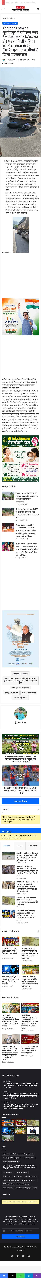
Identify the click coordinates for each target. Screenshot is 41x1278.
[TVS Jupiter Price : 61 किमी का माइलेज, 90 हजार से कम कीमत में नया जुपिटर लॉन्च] (33, 1139)
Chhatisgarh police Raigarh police (22, 1163)
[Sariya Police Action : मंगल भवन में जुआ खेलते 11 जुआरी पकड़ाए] (21, 1147)
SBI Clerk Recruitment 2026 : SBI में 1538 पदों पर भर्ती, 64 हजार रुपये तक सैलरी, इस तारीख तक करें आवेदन (26, 924)
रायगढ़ (35, 1196)
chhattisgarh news (30, 1166)
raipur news (18, 1185)
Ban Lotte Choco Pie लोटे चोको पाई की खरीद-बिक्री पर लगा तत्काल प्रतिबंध (29, 1058)
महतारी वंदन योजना (7, 1196)
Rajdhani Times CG (31, 1185)
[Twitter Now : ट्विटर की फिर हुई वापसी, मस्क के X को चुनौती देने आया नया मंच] (10, 978)
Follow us (6, 1203)
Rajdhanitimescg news (29, 1189)
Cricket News (7, 1181)
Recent (19, 855)
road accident (29, 701)
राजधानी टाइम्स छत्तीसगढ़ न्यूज (23, 1196)
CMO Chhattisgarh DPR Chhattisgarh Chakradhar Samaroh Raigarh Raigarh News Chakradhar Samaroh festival (20, 1175)
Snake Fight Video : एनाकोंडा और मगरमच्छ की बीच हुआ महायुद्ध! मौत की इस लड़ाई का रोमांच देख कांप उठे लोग (27, 880)
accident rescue (21, 682)
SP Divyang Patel (8, 1193)
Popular (6, 855)
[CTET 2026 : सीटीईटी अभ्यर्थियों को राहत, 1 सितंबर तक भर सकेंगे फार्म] (10, 950)
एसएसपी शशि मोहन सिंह (23, 1193)
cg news (5, 1163)
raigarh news (12, 701)
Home (6, 18)
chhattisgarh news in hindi (11, 1170)
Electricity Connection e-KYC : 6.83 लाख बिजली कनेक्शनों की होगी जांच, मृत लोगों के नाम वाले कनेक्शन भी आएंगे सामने (30, 1030)
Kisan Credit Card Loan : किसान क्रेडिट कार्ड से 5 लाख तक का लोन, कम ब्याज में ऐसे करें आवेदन (30, 990)
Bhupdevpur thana (21, 696)
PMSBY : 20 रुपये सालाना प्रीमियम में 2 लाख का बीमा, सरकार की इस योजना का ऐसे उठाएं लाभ (27, 910)
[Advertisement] (20, 277)
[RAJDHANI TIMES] (20, 8)
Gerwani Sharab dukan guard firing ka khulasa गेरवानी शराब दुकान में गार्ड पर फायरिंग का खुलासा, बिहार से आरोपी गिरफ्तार (10, 1061)
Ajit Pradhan (9, 60)
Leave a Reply (20, 810)
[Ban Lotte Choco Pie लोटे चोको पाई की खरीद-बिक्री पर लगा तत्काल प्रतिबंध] (30, 1048)
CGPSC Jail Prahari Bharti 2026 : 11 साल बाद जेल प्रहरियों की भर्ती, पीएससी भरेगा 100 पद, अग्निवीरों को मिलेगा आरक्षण (27, 895)
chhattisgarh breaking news (12, 1166)
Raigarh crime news (21, 1181)
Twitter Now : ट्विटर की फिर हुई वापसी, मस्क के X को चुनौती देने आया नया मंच (10, 989)
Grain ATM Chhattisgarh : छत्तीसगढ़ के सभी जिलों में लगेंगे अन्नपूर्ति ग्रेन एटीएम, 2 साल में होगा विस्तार (10, 1029)
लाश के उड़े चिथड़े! (21, 706)
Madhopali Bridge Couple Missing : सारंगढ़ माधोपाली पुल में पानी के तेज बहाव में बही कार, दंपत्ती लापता (27, 865)
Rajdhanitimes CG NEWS (11, 1189)
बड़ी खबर (14, 23)
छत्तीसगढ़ (12, 18)
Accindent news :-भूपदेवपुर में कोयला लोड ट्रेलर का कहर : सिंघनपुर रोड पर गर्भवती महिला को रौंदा (20, 689)
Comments (33, 855)
